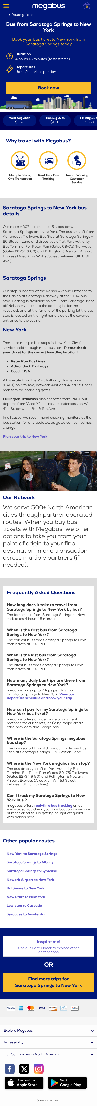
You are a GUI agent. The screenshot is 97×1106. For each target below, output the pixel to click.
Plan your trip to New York (25, 436)
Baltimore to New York (25, 888)
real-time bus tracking (53, 806)
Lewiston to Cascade (24, 906)
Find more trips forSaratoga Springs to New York (48, 982)
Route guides (22, 15)
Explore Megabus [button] (18, 1030)
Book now (48, 88)
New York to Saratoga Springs (32, 854)
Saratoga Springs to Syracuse (32, 871)
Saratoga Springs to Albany (30, 862)
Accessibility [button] (14, 1042)
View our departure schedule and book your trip (40, 696)
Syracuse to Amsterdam (27, 914)
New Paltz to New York (26, 897)
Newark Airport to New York (30, 880)
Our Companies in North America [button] (31, 1054)
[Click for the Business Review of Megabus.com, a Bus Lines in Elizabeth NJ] (86, 1008)
